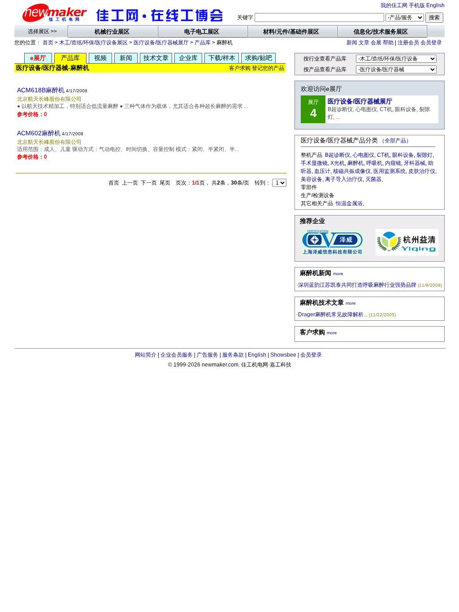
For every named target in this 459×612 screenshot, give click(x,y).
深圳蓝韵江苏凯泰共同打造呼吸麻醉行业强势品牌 (357, 285)
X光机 (337, 163)
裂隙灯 (424, 155)
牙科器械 (414, 163)
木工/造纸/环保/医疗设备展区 (93, 42)
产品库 (203, 42)
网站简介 (145, 355)
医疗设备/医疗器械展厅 (161, 42)
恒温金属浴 (349, 203)
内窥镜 (393, 163)
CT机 (383, 155)
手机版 (417, 5)
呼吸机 (374, 163)
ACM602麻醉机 (39, 133)
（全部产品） (395, 141)
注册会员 (408, 42)
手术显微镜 (314, 163)
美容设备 (311, 179)
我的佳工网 (394, 5)
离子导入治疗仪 (344, 179)
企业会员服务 (176, 355)
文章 (364, 42)
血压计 (322, 171)
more (338, 273)
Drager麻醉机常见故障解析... (333, 314)
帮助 (388, 42)
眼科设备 (403, 155)
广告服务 (207, 355)
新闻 (351, 42)
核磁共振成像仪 (352, 171)
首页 (48, 42)
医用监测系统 (389, 171)
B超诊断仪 (337, 155)
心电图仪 (363, 155)
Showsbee (283, 355)
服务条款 (233, 355)
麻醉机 (355, 163)
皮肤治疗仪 (421, 171)
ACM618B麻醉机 (41, 90)
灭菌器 (373, 179)
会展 (376, 42)
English (435, 5)
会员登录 (431, 42)
